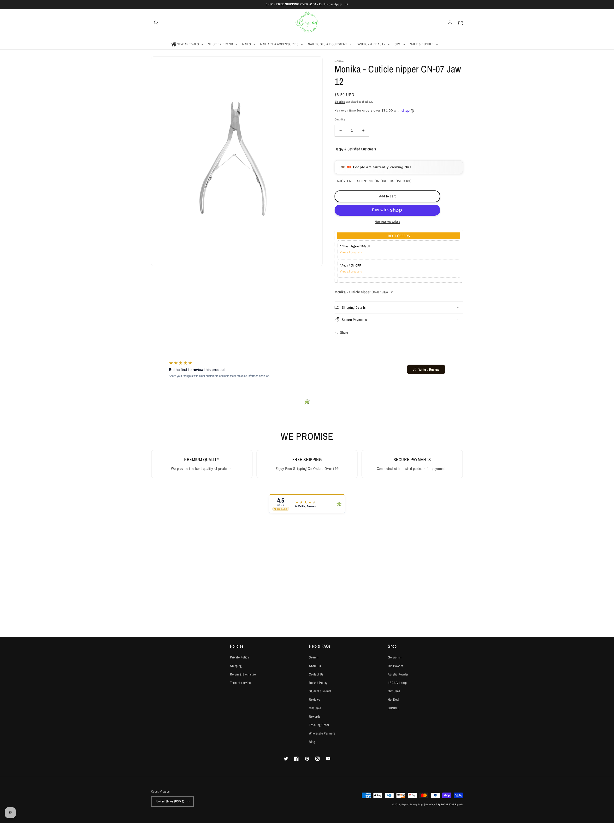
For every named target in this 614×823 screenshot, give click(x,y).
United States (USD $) (170, 801)
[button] (156, 23)
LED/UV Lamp (397, 683)
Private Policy (239, 657)
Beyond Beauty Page (412, 804)
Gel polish (394, 657)
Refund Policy (318, 683)
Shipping (340, 102)
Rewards (314, 716)
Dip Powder (395, 666)
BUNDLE (394, 708)
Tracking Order (319, 725)
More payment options (387, 222)
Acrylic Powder (398, 674)
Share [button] (344, 332)
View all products (351, 252)
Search (314, 657)
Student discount (320, 691)
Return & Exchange (243, 674)
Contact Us (316, 674)
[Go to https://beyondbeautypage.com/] (307, 23)
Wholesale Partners (322, 733)
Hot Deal (393, 699)
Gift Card (315, 708)
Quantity (340, 119)
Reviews (314, 699)
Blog (312, 742)
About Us (315, 666)
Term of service (240, 683)
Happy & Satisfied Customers (355, 149)
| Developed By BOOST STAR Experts (443, 804)
